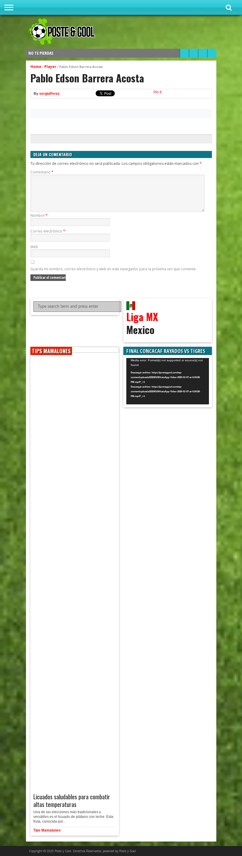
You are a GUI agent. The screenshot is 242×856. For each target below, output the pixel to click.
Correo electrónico (47, 231)
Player (50, 66)
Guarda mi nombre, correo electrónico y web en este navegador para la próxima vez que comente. (113, 268)
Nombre (39, 215)
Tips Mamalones (47, 830)
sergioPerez (49, 94)
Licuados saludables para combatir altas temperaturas (71, 800)
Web (34, 246)
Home (35, 66)
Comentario (41, 172)
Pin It (157, 92)
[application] (167, 381)
